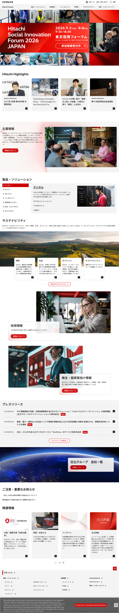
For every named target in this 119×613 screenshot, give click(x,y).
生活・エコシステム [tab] (11, 207)
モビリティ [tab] (8, 194)
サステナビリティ (94, 582)
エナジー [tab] (8, 189)
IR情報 (64, 586)
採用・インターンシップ (96, 585)
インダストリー (9, 594)
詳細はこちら (9, 150)
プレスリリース (66, 582)
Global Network (94, 578)
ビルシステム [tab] (9, 211)
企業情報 (8, 129)
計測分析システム (38, 582)
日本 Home (8, 573)
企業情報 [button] (52, 7)
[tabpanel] (74, 199)
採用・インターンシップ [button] (106, 7)
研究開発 (65, 590)
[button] (63, 562)
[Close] (116, 605)
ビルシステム (37, 590)
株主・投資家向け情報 (77, 378)
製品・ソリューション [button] (37, 7)
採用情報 (17, 325)
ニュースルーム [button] (64, 7)
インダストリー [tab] (10, 198)
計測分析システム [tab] (11, 202)
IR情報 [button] (76, 7)
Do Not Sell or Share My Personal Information (91, 605)
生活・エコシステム (39, 586)
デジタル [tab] (8, 185)
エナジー (7, 586)
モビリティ (8, 590)
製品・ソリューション (9, 578)
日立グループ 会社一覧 (86, 462)
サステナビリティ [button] (88, 7)
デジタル (38, 187)
